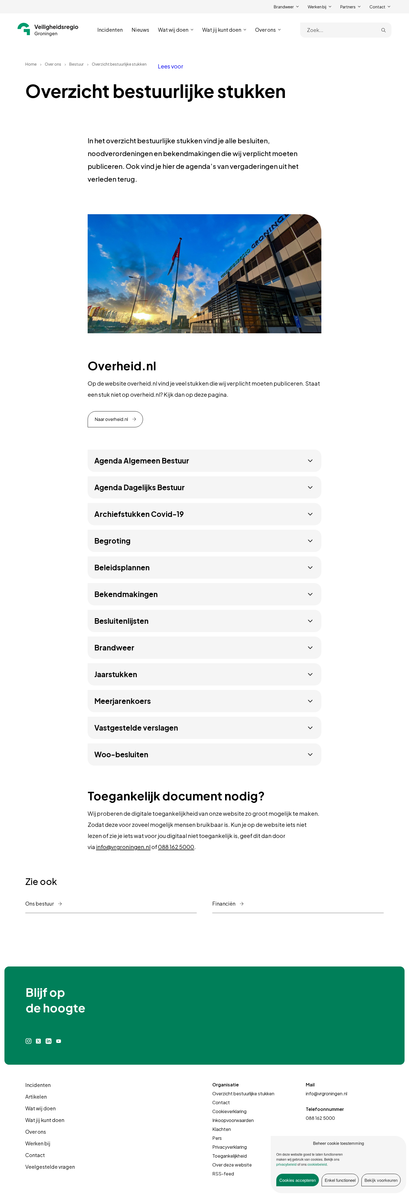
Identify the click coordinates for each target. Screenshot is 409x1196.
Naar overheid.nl (111, 419)
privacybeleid (286, 1164)
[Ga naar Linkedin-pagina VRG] (48, 1041)
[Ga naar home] (48, 29)
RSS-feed (223, 1174)
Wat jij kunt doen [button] (221, 29)
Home (31, 63)
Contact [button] (377, 6)
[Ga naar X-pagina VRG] (38, 1041)
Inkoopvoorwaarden (233, 1120)
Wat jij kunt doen (44, 1120)
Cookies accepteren (297, 1180)
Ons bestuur (40, 903)
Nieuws (140, 29)
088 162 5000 (176, 846)
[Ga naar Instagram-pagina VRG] (28, 1041)
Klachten (221, 1129)
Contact (35, 1155)
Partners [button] (348, 6)
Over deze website (232, 1165)
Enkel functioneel (340, 1180)
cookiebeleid (317, 1164)
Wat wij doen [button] (173, 29)
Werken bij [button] (317, 6)
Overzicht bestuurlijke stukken (243, 1093)
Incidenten (110, 29)
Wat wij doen (40, 1108)
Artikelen (36, 1096)
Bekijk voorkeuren (381, 1180)
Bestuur (76, 63)
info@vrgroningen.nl (123, 846)
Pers (217, 1138)
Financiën (224, 903)
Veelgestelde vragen (50, 1166)
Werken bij (37, 1143)
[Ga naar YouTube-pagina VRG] (58, 1041)
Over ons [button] (265, 29)
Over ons (53, 63)
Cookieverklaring (229, 1111)
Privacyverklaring (229, 1147)
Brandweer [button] (284, 6)
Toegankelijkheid (229, 1156)
